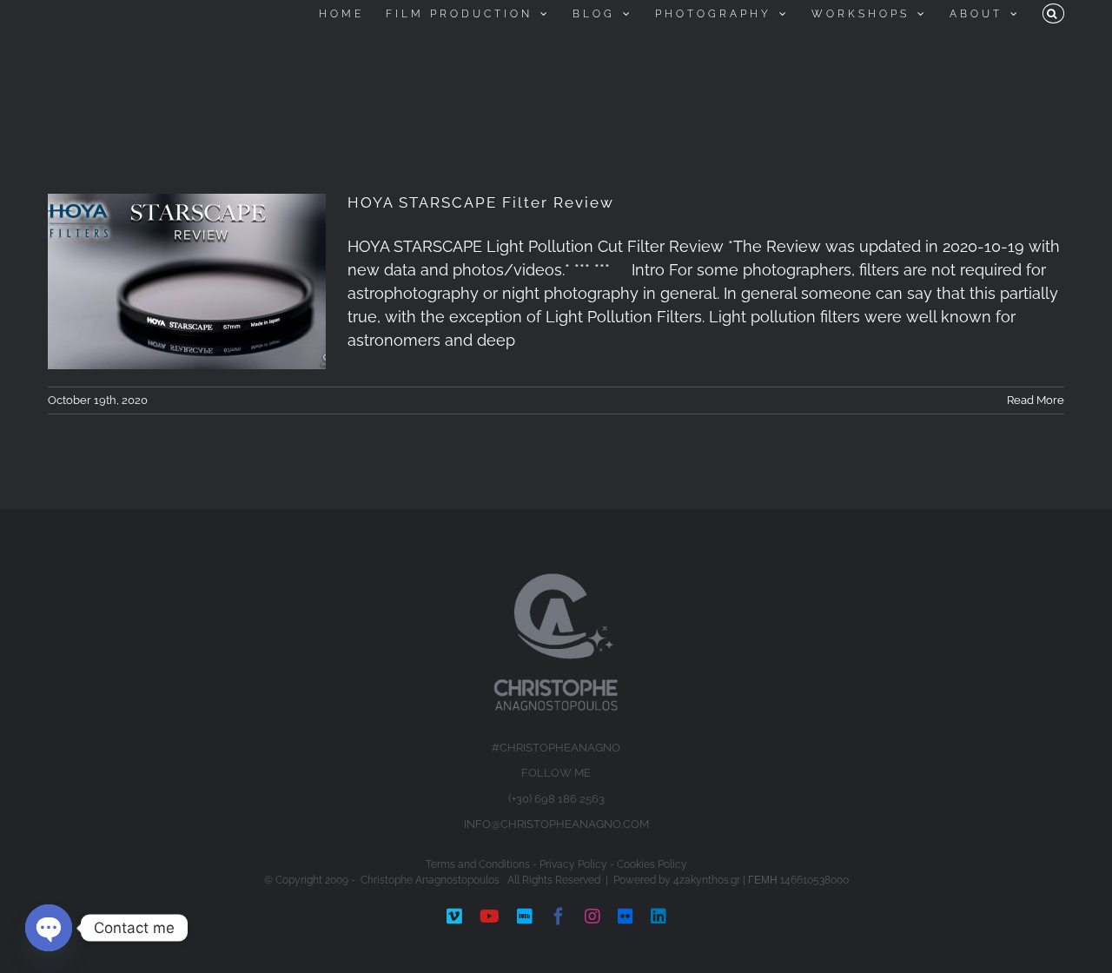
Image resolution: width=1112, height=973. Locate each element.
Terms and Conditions (478, 864)
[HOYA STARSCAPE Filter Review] (187, 281)
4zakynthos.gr (706, 880)
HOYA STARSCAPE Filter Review (481, 202)
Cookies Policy (652, 864)
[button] (1053, 13)
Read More (1035, 400)
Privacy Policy (573, 864)
